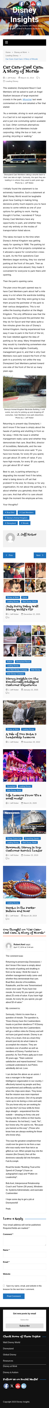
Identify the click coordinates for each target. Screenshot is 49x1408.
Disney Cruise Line (14, 838)
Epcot (24, 597)
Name (6, 1250)
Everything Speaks (32, 838)
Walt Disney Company (15, 674)
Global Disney (9, 1355)
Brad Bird (10, 512)
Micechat (27, 99)
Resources (8, 1361)
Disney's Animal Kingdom (17, 518)
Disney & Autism (10, 1372)
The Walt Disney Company (17, 670)
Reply (8, 1209)
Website (6, 1274)
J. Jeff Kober (10, 78)
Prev (11, 555)
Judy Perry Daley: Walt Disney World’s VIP (22, 608)
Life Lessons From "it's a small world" (23, 797)
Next (38, 555)
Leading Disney (11, 81)
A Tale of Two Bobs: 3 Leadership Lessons (21, 735)
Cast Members (27, 512)
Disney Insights (24, 14)
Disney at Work (13, 597)
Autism (9, 662)
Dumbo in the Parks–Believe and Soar (21, 909)
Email (6, 1262)
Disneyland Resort (23, 662)
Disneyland (11, 523)
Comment (8, 1234)
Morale (25, 523)
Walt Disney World (29, 601)
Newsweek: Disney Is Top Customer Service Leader (24, 849)
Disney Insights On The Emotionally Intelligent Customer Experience (22, 682)
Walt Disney (35, 670)
